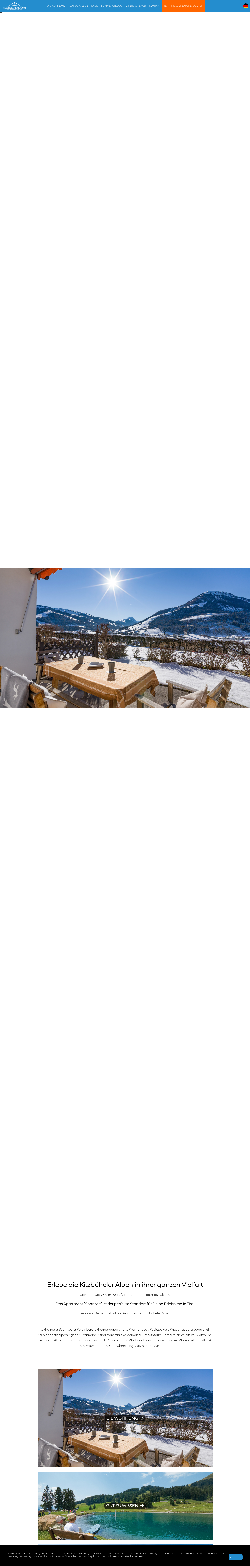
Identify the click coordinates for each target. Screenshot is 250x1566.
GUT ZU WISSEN (78, 6)
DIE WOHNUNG (56, 6)
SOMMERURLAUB (111, 6)
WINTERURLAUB (136, 6)
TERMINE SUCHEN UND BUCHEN (183, 6)
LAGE (94, 6)
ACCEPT (235, 1557)
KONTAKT (154, 6)
